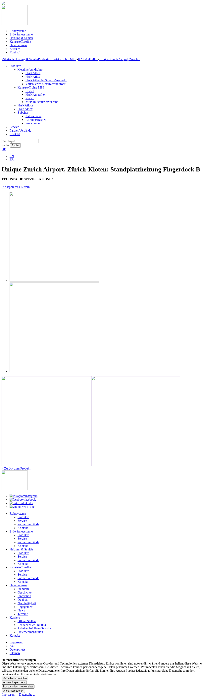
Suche (5, 145)
